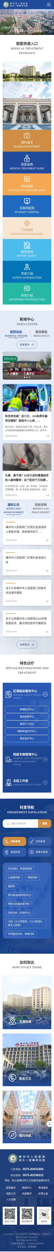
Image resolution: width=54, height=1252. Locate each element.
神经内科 (32, 877)
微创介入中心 (27, 724)
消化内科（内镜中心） (20, 912)
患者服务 (43, 1187)
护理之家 (43, 1193)
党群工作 (11, 1193)
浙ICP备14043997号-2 (27, 1240)
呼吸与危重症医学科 (19, 904)
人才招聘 (11, 1199)
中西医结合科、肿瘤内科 (21, 934)
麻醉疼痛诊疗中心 (27, 731)
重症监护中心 (27, 738)
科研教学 (27, 1193)
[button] (43, 30)
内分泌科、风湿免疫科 (20, 868)
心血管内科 (14, 877)
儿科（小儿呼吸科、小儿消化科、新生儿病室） (26, 923)
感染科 (11, 886)
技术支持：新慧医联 (27, 1246)
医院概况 (11, 1187)
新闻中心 (27, 1187)
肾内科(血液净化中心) (19, 895)
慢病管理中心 (27, 716)
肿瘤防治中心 (27, 709)
